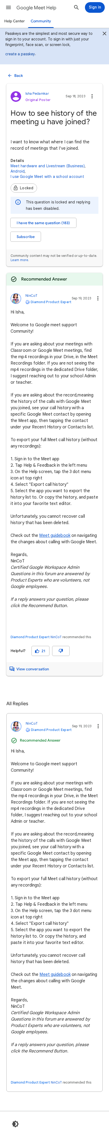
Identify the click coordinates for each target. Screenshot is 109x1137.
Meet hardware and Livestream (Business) (48, 166)
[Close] (104, 34)
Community (41, 21)
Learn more (19, 260)
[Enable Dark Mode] (15, 1124)
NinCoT (56, 637)
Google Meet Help (36, 8)
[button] (8, 7)
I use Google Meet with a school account (47, 176)
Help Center (14, 21)
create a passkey (20, 54)
